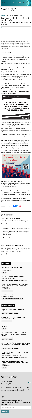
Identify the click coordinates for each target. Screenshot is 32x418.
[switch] (29, 383)
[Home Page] (10, 9)
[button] (2, 396)
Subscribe (5, 411)
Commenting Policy (6, 384)
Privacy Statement (6, 381)
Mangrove (6, 392)
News (3, 15)
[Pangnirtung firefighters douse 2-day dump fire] (16, 33)
